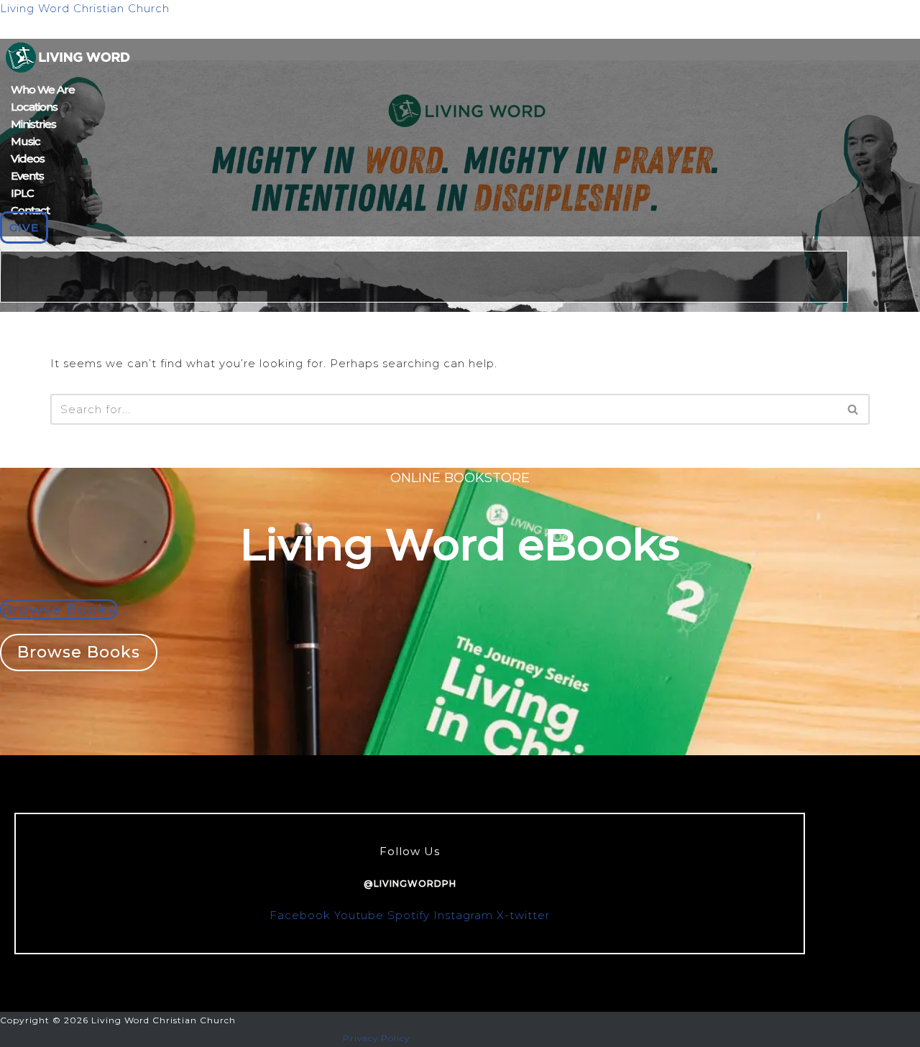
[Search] (853, 409)
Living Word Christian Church (85, 8)
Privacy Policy (376, 1038)
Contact (30, 210)
